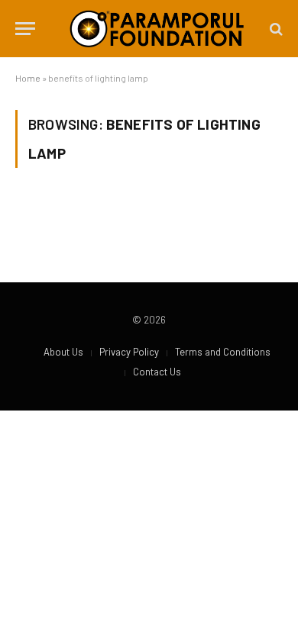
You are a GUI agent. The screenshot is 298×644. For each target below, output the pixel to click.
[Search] (275, 28)
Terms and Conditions (222, 352)
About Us (63, 352)
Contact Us (157, 371)
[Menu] (25, 28)
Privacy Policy (129, 352)
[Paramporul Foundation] (156, 28)
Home (27, 77)
